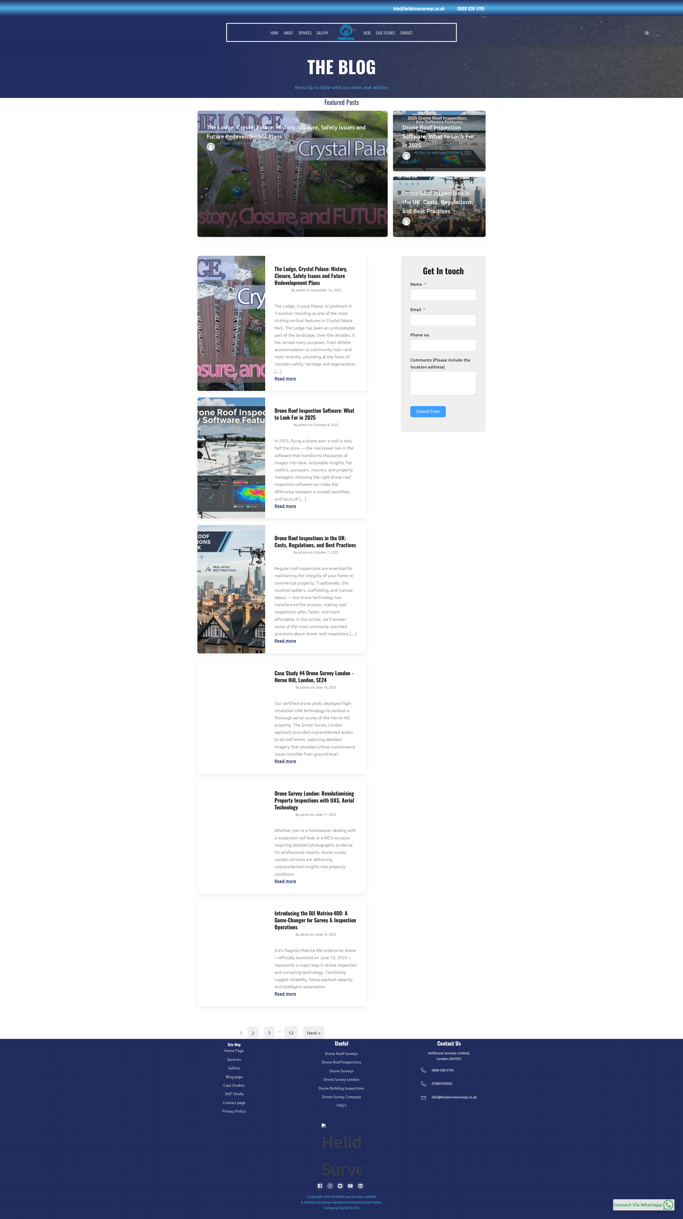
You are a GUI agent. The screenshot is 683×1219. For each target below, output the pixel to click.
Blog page (234, 1076)
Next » (313, 1032)
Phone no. (420, 334)
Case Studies (234, 1085)
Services (234, 1059)
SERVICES (305, 32)
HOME (275, 32)
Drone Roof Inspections (341, 1061)
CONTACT (406, 32)
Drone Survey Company (341, 1096)
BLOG (367, 32)
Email (415, 309)
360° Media (234, 1093)
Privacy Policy (234, 1111)
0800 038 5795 (471, 8)
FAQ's (341, 1105)
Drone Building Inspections (341, 1088)
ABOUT (288, 32)
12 (291, 1032)
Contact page (234, 1102)
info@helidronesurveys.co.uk (418, 8)
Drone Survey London (341, 1079)
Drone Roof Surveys (341, 1053)
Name (416, 284)
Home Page (234, 1050)
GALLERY (322, 32)
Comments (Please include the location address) (440, 363)
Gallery (234, 1067)
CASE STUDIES (385, 32)
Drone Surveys (341, 1070)
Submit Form (428, 411)
